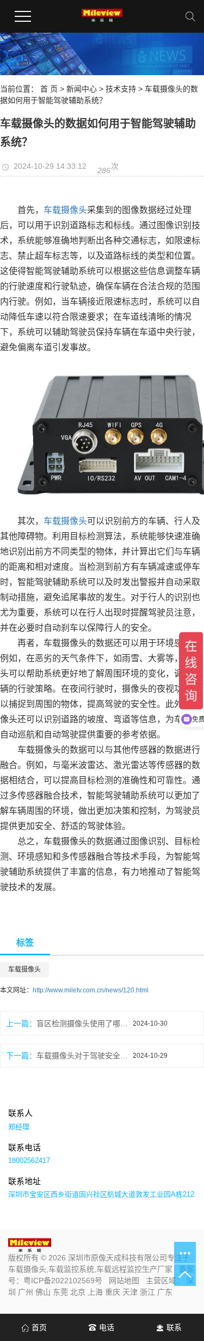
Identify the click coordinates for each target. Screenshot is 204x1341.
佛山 (43, 1292)
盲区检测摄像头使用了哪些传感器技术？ (84, 1023)
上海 (95, 1292)
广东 (164, 1292)
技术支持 (121, 88)
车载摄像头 (65, 210)
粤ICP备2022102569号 (62, 1280)
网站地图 (124, 1280)
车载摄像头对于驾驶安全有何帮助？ (84, 1055)
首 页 (49, 88)
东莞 (60, 1292)
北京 (77, 1292)
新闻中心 (81, 88)
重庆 (112, 1292)
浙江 (147, 1292)
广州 (25, 1292)
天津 (130, 1292)
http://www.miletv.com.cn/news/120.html (91, 990)
